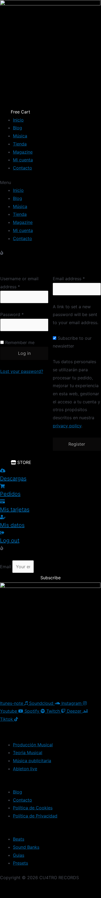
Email (6, 566)
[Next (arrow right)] (33, 895)
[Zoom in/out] (79, 887)
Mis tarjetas (14, 509)
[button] (50, 183)
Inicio (18, 120)
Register (76, 444)
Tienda (20, 144)
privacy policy (67, 425)
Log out (9, 540)
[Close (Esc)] (11, 887)
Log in (24, 353)
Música (20, 135)
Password (12, 314)
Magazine (23, 152)
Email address (69, 278)
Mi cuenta (23, 159)
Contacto (22, 168)
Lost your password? (21, 371)
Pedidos (10, 494)
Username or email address (19, 282)
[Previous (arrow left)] (11, 895)
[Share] (33, 887)
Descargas (13, 478)
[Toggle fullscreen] (56, 887)
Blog (17, 127)
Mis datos (12, 525)
